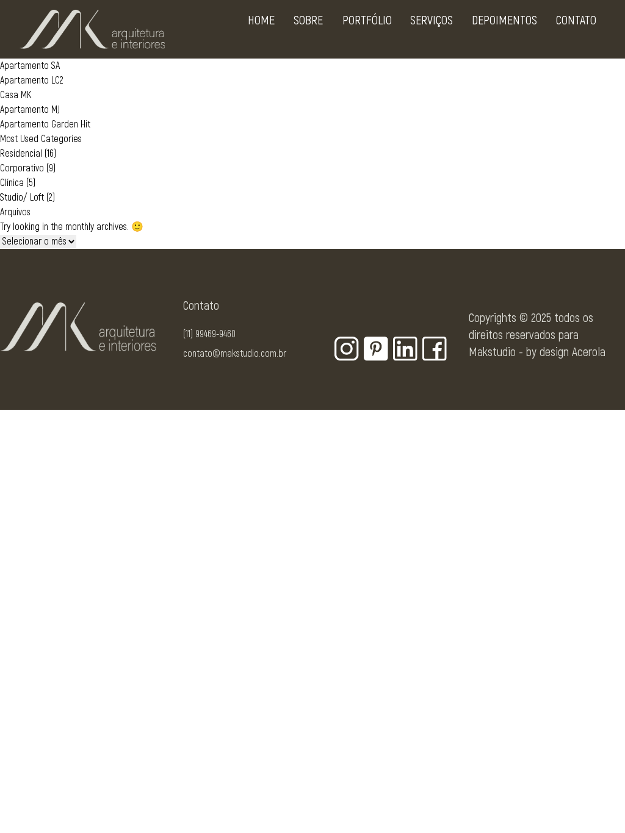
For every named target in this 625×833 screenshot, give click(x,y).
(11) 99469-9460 (209, 334)
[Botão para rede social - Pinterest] (376, 349)
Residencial (21, 154)
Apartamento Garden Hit (45, 124)
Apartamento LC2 (31, 80)
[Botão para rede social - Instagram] (346, 349)
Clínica (12, 183)
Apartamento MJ (30, 110)
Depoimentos (504, 20)
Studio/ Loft (22, 197)
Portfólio (367, 20)
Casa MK (15, 95)
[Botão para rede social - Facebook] (434, 349)
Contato (576, 20)
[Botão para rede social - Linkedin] (405, 349)
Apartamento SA (30, 66)
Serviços (431, 20)
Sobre (308, 20)
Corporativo (22, 168)
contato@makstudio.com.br (234, 354)
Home (261, 20)
